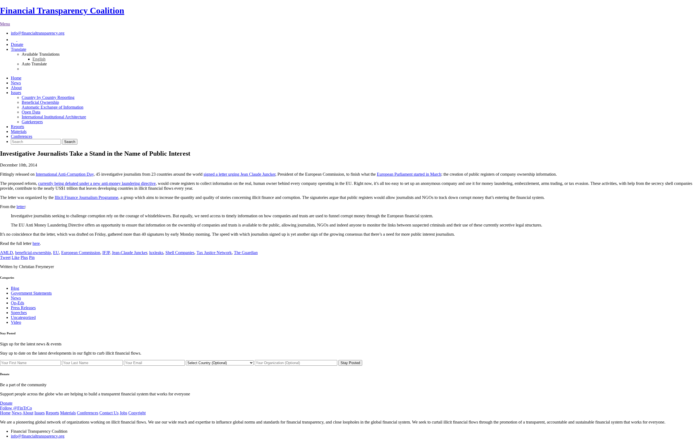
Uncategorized (23, 317)
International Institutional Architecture (54, 117)
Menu (5, 24)
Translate (18, 49)
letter (21, 206)
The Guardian (246, 252)
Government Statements (31, 293)
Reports (17, 126)
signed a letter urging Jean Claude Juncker (239, 174)
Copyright (137, 413)
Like (15, 257)
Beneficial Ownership (40, 102)
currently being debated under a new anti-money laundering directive (97, 183)
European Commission (80, 252)
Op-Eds (17, 303)
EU (56, 252)
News (16, 83)
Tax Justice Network (214, 252)
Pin (32, 257)
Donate (17, 44)
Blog (15, 288)
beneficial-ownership (33, 252)
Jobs (123, 413)
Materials (19, 131)
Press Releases (23, 307)
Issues (16, 92)
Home (16, 78)
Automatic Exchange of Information (52, 107)
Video (16, 322)
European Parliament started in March (409, 174)
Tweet (5, 257)
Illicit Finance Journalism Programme (86, 197)
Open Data (31, 112)
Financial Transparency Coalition (62, 10)
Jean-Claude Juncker (129, 252)
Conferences (21, 136)
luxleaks (156, 252)
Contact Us (109, 413)
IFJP (106, 252)
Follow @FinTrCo (16, 408)
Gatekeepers (32, 121)
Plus (24, 257)
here (36, 243)
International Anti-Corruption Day (65, 174)
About (16, 87)
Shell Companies (179, 252)
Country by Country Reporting (48, 97)
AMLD (6, 252)
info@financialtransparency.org (37, 33)
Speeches (19, 312)
